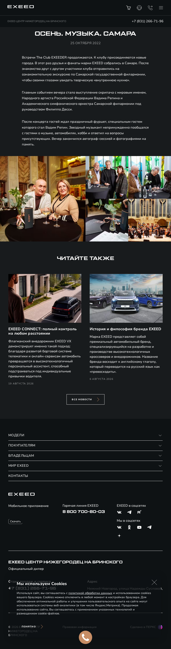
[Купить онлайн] (128, 7)
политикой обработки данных (90, 593)
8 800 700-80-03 (84, 512)
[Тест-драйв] (139, 7)
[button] (154, 582)
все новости (82, 399)
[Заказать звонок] (150, 7)
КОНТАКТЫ (18, 476)
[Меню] (160, 7)
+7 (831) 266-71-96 (147, 21)
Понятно (29, 626)
